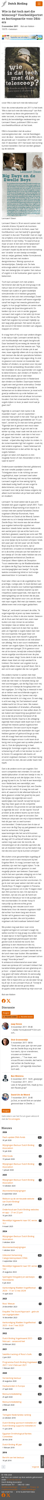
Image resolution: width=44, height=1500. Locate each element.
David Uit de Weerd (20, 1094)
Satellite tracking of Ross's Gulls (17, 1354)
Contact (24, 1487)
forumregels (14, 1119)
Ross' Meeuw (8, 1303)
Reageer (6, 1013)
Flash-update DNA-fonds (13, 1137)
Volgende (36, 1467)
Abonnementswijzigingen (14, 1190)
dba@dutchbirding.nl (9, 1487)
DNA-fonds (7, 1156)
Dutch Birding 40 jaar (12, 1444)
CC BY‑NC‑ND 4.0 (14, 1479)
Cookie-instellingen (28, 1489)
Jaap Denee (16, 1024)
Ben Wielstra (17, 1076)
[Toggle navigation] (39, 3)
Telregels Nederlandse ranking (16, 1414)
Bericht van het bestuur (13, 1457)
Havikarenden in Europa (13, 1386)
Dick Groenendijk (19, 1039)
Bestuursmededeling (12, 1394)
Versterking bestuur (11, 1378)
